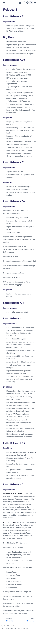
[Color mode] (27, 2)
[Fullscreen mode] (24, 2)
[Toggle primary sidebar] (4, 2)
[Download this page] (20, 2)
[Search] (31, 2)
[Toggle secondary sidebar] (35, 2)
